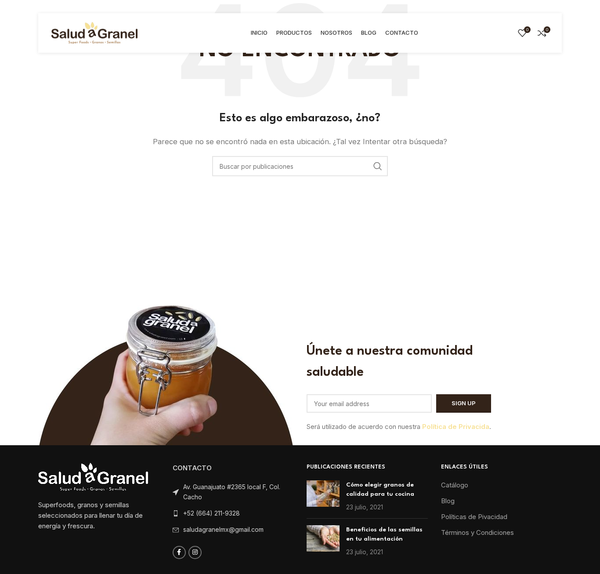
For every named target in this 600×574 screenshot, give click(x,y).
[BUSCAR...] (378, 166)
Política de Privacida (455, 426)
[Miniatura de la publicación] (323, 496)
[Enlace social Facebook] (179, 552)
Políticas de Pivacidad (474, 516)
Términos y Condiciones (477, 532)
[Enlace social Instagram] (195, 552)
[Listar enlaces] (233, 513)
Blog (448, 501)
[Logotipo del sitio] (94, 32)
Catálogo (454, 485)
